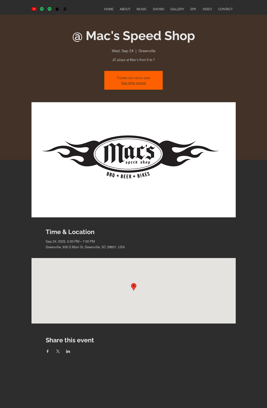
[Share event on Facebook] (48, 351)
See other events (133, 83)
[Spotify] (42, 9)
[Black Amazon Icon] (65, 9)
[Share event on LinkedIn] (68, 351)
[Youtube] (34, 9)
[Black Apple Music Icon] (57, 9)
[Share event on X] (58, 351)
